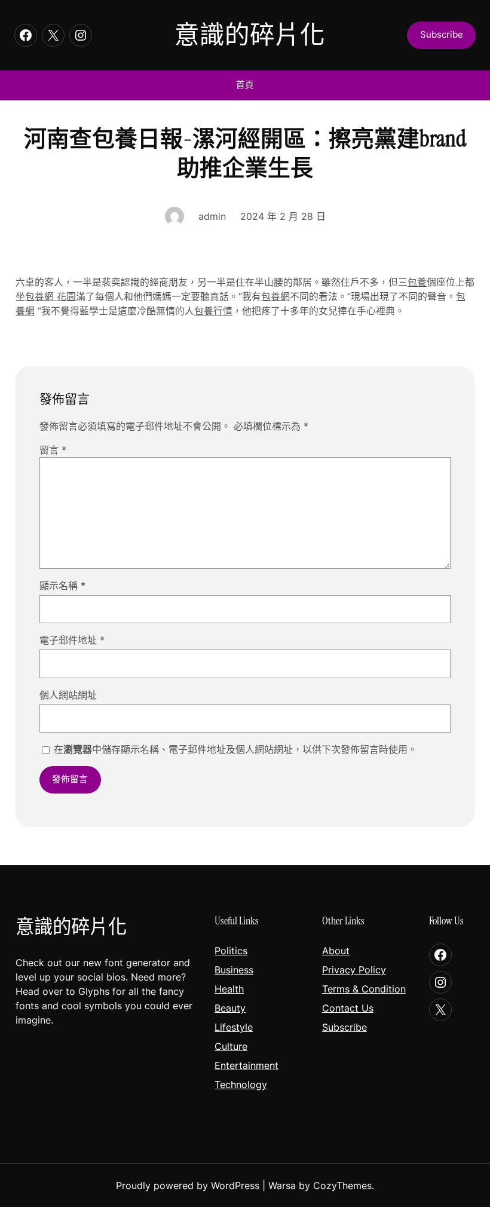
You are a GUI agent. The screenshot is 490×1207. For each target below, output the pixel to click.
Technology (241, 1084)
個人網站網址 (68, 695)
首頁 (245, 84)
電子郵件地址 (72, 640)
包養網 (275, 296)
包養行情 (213, 311)
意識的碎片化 (249, 35)
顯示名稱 (62, 586)
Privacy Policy (354, 970)
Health (229, 989)
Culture (231, 1046)
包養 (417, 282)
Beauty (230, 1008)
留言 (52, 450)
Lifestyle (234, 1027)
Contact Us (347, 1008)
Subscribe (344, 1027)
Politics (231, 951)
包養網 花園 (50, 296)
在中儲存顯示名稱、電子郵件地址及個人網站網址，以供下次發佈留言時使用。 (235, 749)
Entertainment (246, 1065)
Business (234, 970)
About (336, 951)
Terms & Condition (364, 989)
